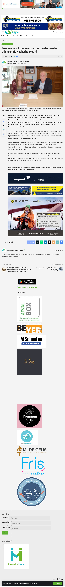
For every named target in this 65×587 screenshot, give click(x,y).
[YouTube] (62, 579)
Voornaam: (5, 517)
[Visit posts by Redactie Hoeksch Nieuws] (4, 250)
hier (12, 169)
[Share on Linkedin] (45, 242)
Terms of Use (33, 583)
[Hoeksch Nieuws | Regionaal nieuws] (12, 32)
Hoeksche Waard (7, 44)
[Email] (53, 242)
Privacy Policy (24, 583)
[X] (60, 579)
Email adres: (6, 527)
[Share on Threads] (49, 242)
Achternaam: (6, 522)
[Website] (58, 250)
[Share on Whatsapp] (41, 242)
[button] (57, 583)
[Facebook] (60, 250)
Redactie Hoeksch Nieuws (14, 61)
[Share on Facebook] (9, 56)
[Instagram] (62, 250)
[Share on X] (11, 56)
